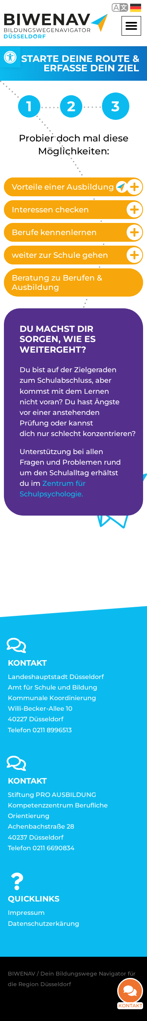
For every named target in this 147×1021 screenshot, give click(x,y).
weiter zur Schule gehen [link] (60, 255)
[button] (131, 26)
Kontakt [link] (130, 1005)
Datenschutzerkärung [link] (43, 923)
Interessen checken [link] (50, 209)
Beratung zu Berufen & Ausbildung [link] (57, 282)
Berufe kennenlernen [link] (54, 232)
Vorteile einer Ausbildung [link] (63, 187)
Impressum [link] (26, 912)
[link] (10, 57)
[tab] (73, 186)
